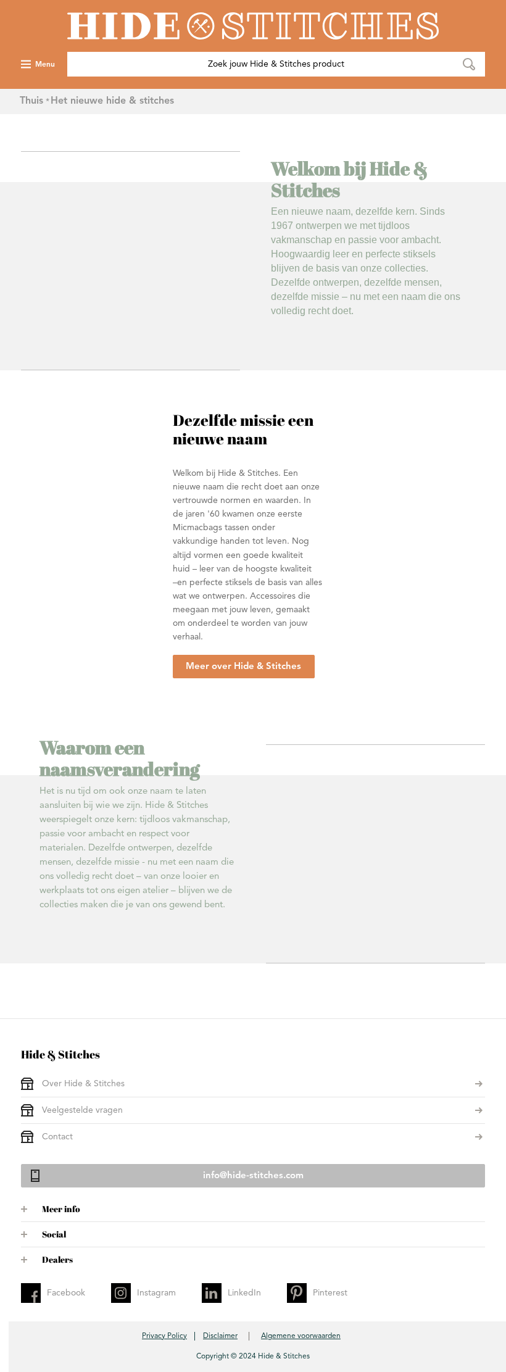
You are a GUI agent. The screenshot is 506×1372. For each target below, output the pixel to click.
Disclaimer (220, 1336)
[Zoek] (469, 64)
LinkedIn (244, 1293)
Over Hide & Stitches (83, 1083)
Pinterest (330, 1293)
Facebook (66, 1293)
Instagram (156, 1293)
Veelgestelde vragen (82, 1110)
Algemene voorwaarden (301, 1336)
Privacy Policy (164, 1336)
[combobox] (276, 64)
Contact (57, 1137)
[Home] (253, 25)
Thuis (31, 101)
